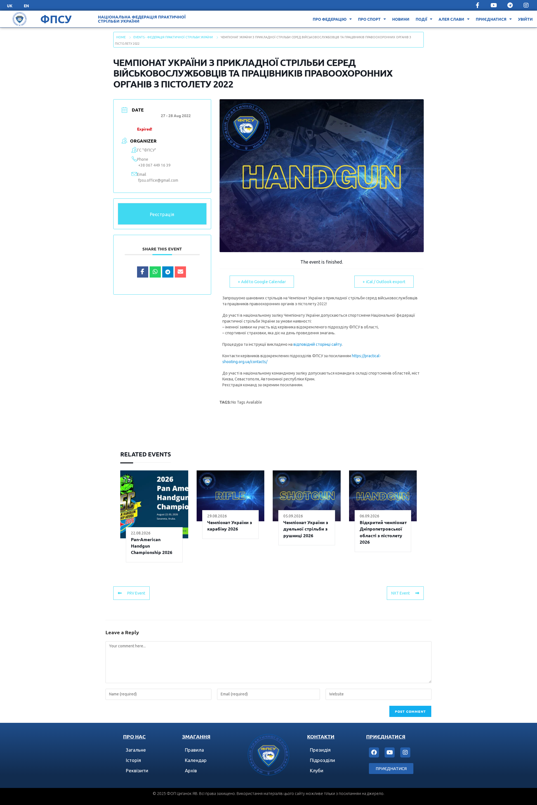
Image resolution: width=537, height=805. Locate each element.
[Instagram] (526, 5)
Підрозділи (322, 760)
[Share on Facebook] (142, 272)
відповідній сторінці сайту (317, 344)
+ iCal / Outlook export (384, 281)
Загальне (136, 749)
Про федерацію (330, 19)
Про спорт (369, 19)
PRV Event (136, 593)
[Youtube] (494, 5)
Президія (320, 749)
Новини (400, 19)
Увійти (525, 19)
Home (121, 37)
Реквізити (137, 770)
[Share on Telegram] (167, 272)
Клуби (316, 770)
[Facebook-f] (477, 5)
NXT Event (400, 593)
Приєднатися (491, 19)
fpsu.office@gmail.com (158, 180)
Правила (194, 749)
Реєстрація (162, 214)
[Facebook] (374, 752)
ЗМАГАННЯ (196, 736)
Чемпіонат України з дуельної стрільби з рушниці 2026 (305, 528)
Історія (133, 760)
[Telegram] (510, 5)
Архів (191, 770)
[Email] (180, 272)
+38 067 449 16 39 (154, 165)
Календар (196, 760)
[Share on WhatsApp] (155, 272)
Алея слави (451, 19)
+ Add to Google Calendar (262, 281)
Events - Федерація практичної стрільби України (173, 37)
